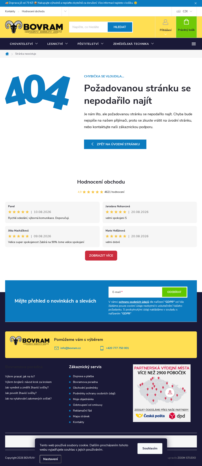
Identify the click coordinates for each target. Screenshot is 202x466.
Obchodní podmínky (85, 387)
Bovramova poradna (85, 382)
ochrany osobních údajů (134, 302)
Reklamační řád (82, 410)
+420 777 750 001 (117, 348)
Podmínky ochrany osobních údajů (94, 393)
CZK (185, 11)
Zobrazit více (101, 255)
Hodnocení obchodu (33, 11)
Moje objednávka (83, 399)
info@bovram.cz (70, 348)
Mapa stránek (81, 416)
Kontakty (10, 11)
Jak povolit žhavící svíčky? (20, 393)
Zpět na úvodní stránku (118, 144)
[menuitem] (24, 44)
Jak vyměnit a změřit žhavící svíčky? (27, 387)
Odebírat (174, 292)
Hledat (120, 27)
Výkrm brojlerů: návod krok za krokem (28, 382)
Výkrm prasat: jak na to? (20, 376)
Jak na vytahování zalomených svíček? (28, 398)
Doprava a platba (83, 376)
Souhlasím (149, 448)
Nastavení (50, 459)
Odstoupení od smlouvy (87, 405)
